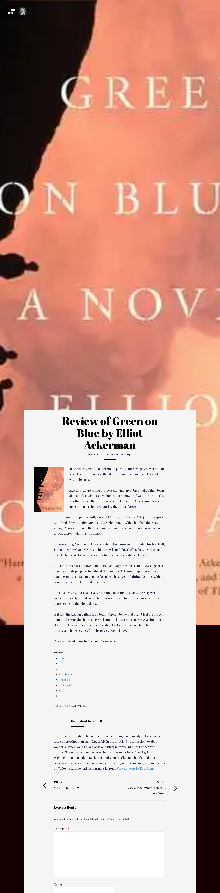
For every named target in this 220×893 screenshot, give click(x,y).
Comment (62, 829)
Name (58, 884)
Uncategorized (77, 705)
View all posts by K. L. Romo (136, 768)
